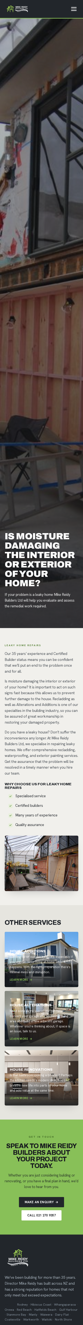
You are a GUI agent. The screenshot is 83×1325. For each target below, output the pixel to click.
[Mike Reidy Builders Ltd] (17, 9)
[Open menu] (73, 9)
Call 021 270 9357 (41, 1215)
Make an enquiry (42, 1202)
